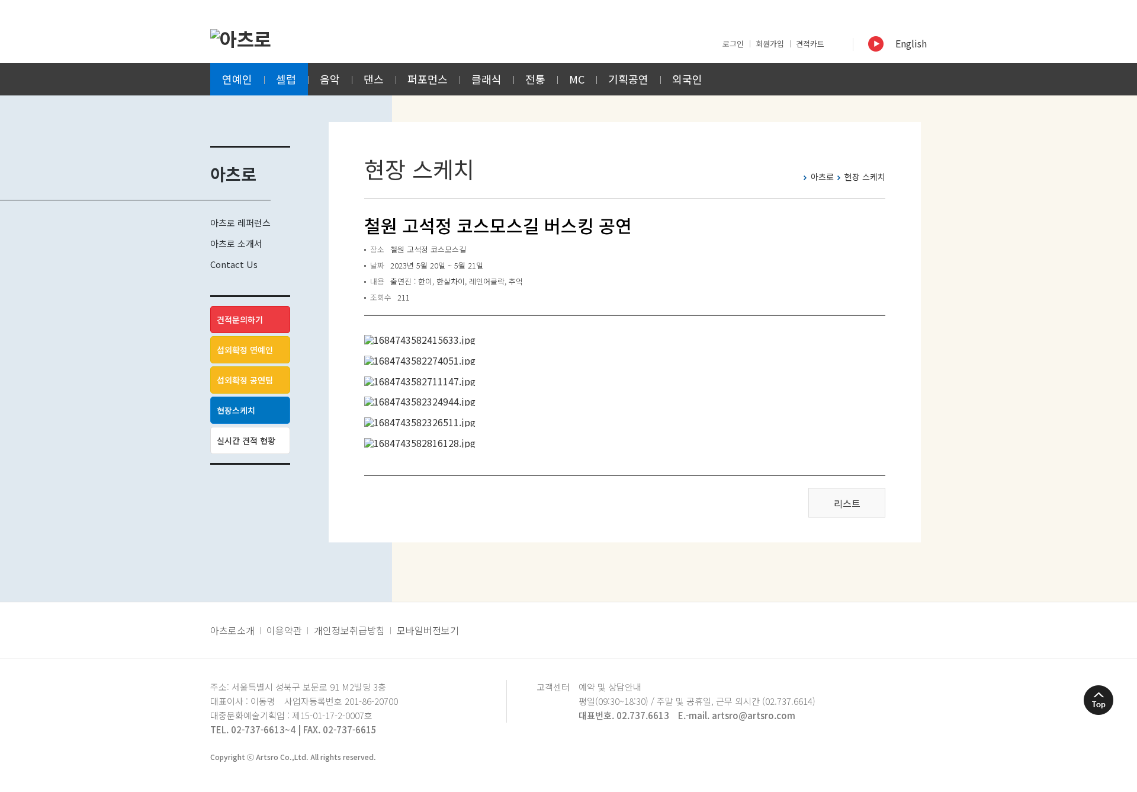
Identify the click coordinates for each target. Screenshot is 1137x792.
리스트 (847, 503)
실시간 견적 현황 (246, 440)
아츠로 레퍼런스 (240, 222)
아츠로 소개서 (236, 243)
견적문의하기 (240, 319)
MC (576, 79)
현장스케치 (236, 410)
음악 (330, 79)
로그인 (733, 43)
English (911, 43)
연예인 (237, 79)
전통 (535, 79)
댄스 (374, 79)
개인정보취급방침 (349, 630)
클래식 (486, 79)
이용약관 (284, 630)
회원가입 (770, 43)
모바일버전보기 (428, 630)
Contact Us (234, 264)
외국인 (687, 79)
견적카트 (810, 43)
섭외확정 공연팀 (245, 380)
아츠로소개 (232, 630)
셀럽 (286, 79)
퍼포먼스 (427, 79)
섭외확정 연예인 (245, 350)
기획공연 (628, 79)
